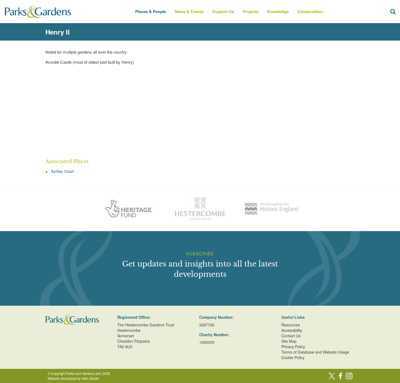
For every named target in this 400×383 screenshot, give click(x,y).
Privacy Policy (293, 346)
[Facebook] (340, 376)
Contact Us (290, 335)
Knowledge (278, 11)
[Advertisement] (200, 112)
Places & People (150, 11)
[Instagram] (349, 376)
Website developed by (73, 378)
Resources (290, 324)
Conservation (310, 11)
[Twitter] (331, 376)
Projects (251, 11)
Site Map (289, 341)
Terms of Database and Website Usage (315, 352)
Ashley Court (62, 171)
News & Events (189, 11)
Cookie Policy (292, 357)
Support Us (223, 11)
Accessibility (291, 330)
